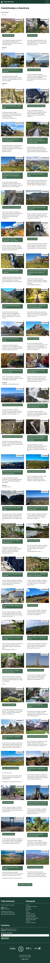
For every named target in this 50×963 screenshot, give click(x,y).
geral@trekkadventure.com (10, 929)
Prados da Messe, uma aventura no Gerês (12, 638)
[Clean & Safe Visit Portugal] (20, 949)
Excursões (28, 908)
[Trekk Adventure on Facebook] (23, 959)
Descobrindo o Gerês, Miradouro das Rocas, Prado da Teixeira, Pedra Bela (37, 438)
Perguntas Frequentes (31, 916)
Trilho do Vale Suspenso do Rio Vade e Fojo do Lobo (36, 405)
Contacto (28, 921)
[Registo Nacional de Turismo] (29, 948)
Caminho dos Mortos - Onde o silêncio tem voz (11, 541)
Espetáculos (29, 909)
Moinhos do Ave (32, 35)
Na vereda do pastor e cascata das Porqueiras (36, 371)
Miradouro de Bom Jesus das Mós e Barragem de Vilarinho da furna (37, 803)
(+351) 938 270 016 (11, 930)
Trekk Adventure (23, 955)
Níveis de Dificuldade (31, 919)
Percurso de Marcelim (34, 70)
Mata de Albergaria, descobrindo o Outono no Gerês (12, 371)
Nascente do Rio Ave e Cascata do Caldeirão (12, 574)
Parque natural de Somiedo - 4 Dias (36, 174)
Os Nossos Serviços (30, 913)
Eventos (28, 905)
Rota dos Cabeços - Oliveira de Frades (11, 737)
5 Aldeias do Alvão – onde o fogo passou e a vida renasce (37, 574)
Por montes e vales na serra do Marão (11, 306)
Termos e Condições (30, 922)
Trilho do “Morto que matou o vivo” (12, 405)
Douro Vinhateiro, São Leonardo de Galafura (36, 208)
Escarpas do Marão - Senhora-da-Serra (12, 606)
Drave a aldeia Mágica (9, 705)
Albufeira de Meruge (33, 540)
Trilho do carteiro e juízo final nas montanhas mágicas (12, 472)
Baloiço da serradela (8, 834)
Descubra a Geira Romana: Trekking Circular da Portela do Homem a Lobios (36, 140)
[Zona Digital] (12, 948)
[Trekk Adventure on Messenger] (26, 959)
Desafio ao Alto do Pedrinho (35, 670)
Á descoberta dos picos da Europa (37, 736)
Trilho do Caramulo (33, 338)
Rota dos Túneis (32, 239)
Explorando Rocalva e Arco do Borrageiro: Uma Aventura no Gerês (11, 175)
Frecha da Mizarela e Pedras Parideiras (11, 271)
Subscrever (5, 938)
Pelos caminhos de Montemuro (36, 471)
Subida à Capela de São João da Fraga (12, 508)
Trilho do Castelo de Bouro (35, 867)
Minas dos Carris (32, 605)
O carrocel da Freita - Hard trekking (10, 868)
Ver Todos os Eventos (25, 884)
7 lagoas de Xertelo (8, 35)
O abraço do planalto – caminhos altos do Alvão (37, 508)
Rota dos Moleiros (8, 802)
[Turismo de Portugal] (37, 948)
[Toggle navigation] (47, 2)
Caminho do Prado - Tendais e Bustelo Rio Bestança (11, 671)
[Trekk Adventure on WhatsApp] (28, 959)
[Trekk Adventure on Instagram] (21, 959)
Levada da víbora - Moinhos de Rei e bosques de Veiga (36, 306)
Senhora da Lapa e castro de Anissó (11, 339)
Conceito (28, 912)
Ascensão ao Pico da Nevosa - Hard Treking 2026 (11, 139)
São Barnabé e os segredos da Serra (36, 769)
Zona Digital (28, 956)
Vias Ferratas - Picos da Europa (11, 207)
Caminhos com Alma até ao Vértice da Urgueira (35, 835)
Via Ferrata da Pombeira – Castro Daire (12, 106)
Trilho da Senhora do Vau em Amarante (11, 70)
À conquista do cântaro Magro (36, 106)
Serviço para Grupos (30, 915)
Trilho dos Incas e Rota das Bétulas (35, 705)
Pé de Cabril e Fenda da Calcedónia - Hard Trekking (10, 239)
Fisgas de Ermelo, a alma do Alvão (12, 436)
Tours (27, 910)
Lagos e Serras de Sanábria (10, 768)
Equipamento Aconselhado (32, 918)
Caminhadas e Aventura (31, 906)
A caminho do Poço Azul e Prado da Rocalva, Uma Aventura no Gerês (37, 272)
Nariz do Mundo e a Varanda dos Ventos (37, 638)
